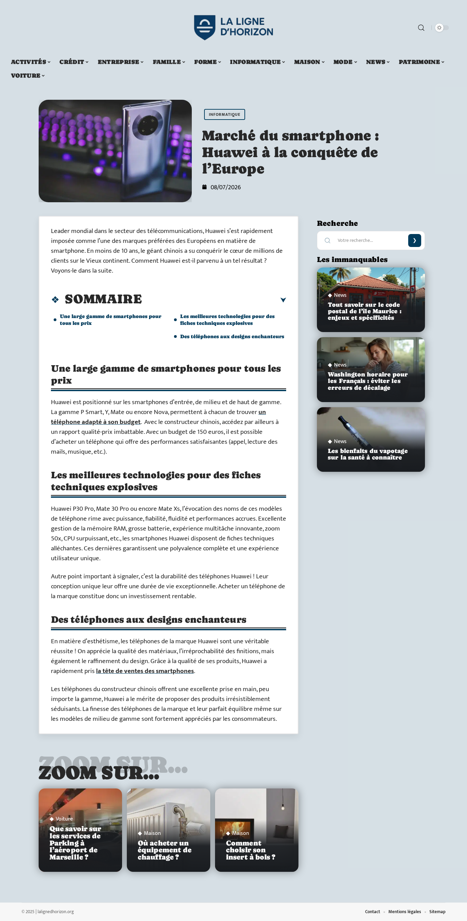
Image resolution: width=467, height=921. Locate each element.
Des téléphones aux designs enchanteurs (232, 336)
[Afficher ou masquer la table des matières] (214, 300)
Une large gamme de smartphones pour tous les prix (110, 319)
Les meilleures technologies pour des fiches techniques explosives (227, 319)
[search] (421, 28)
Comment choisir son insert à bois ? (251, 850)
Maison (152, 833)
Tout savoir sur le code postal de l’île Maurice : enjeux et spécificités (364, 311)
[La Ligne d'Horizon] (233, 27)
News (340, 295)
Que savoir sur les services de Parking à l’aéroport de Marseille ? (75, 843)
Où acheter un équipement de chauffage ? (164, 850)
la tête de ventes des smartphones (145, 671)
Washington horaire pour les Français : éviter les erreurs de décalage (368, 381)
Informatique (224, 114)
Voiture (64, 819)
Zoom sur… (99, 772)
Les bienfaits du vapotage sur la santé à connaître (368, 454)
